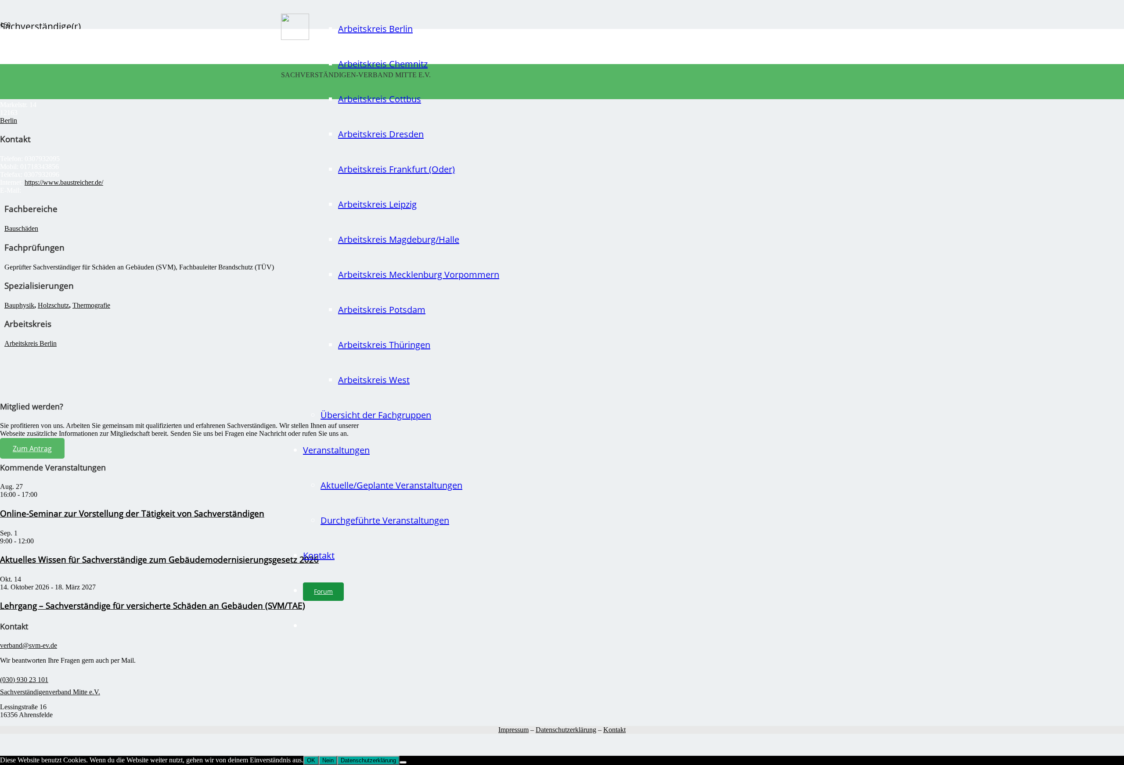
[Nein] (403, 762)
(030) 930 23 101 (24, 679)
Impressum (513, 729)
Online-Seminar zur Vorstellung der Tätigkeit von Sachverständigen (132, 513)
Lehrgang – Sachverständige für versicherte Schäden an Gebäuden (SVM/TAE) (152, 605)
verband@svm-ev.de (28, 645)
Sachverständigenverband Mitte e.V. (50, 692)
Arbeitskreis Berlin (30, 343)
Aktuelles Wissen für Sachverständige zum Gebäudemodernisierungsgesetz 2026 (159, 559)
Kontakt (614, 729)
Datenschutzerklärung (566, 729)
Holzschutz (53, 305)
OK (311, 760)
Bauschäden (21, 228)
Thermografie (91, 305)
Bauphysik (19, 305)
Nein (328, 760)
